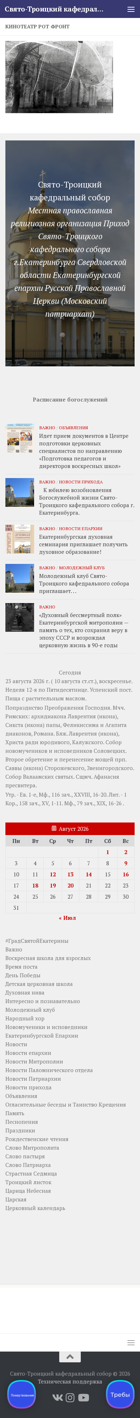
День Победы (23, 975)
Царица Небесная (28, 1190)
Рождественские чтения (37, 1139)
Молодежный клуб (82, 567)
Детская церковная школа (39, 983)
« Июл (67, 917)
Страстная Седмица (31, 1173)
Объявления (73, 427)
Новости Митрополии (34, 1061)
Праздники (20, 1130)
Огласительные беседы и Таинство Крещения (65, 1104)
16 (126, 874)
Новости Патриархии (33, 1078)
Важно (47, 427)
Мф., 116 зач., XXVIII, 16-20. (73, 794)
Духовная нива (25, 992)
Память (14, 1113)
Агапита (116, 724)
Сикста (14, 724)
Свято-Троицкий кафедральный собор (55, 8)
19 (53, 885)
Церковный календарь (35, 1207)
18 (35, 885)
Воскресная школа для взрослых (48, 957)
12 (53, 874)
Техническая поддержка (70, 1381)
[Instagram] (70, 1398)
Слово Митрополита (32, 1147)
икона (107, 716)
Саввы (13, 767)
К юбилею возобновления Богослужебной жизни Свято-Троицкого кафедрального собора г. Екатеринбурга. (86, 501)
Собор (114, 742)
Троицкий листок (28, 1182)
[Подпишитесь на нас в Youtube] (83, 1398)
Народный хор (25, 1018)
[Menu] (131, 9)
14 (89, 874)
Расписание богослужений (70, 399)
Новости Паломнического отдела (49, 1070)
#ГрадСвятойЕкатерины (37, 940)
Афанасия (106, 776)
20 (70, 885)
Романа (43, 733)
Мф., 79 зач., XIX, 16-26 (93, 803)
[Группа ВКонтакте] (57, 1398)
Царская (16, 1199)
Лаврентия (82, 716)
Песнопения (21, 1121)
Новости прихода (81, 482)
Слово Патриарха (28, 1164)
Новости (16, 1044)
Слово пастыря (25, 1156)
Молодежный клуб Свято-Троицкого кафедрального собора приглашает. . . (84, 583)
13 (70, 874)
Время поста (21, 966)
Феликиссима (81, 724)
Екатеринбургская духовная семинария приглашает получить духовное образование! (83, 544)
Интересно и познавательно (42, 1001)
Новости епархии (80, 528)
